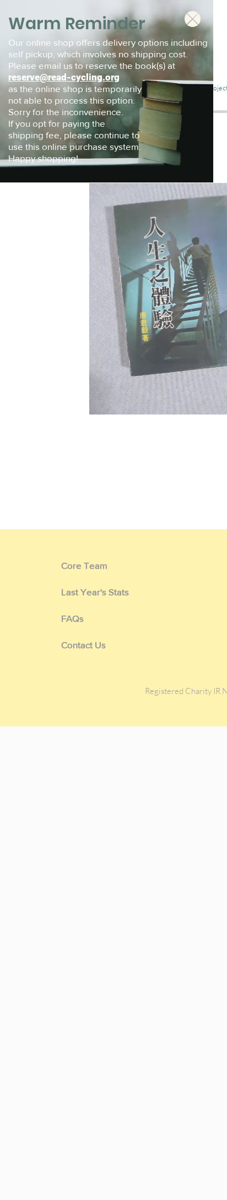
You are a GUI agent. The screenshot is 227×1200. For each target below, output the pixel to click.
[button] (192, 19)
